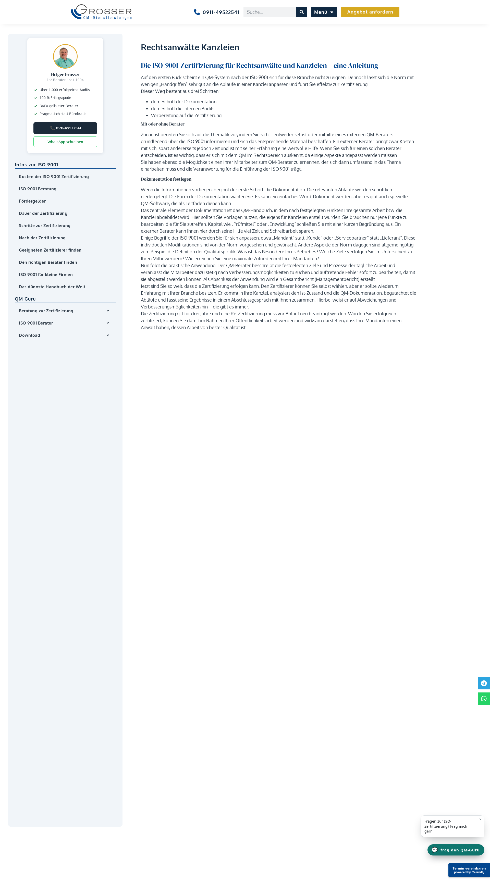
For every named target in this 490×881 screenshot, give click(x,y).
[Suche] (301, 12)
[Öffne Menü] (331, 12)
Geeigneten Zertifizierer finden (50, 250)
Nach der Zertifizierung (42, 237)
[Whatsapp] (484, 698)
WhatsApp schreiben (65, 142)
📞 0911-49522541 (65, 128)
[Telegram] (484, 683)
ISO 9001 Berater (36, 323)
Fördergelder (32, 201)
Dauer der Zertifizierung (43, 213)
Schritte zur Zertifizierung (45, 225)
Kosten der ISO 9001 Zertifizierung (54, 176)
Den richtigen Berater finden (48, 262)
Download (29, 335)
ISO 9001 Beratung (38, 188)
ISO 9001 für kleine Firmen (46, 274)
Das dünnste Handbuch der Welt (52, 286)
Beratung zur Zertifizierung (46, 310)
